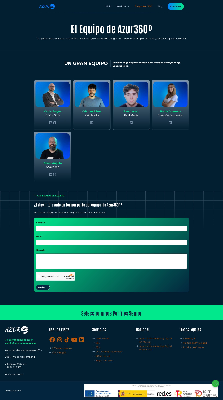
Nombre (41, 222)
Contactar (175, 6)
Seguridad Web (104, 360)
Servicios (121, 6)
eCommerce (103, 356)
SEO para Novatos (62, 348)
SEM (98, 347)
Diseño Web (102, 338)
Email (40, 236)
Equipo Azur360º (143, 6)
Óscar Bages (59, 352)
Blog (160, 6)
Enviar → (43, 287)
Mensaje (40, 250)
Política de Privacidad (195, 343)
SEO (98, 343)
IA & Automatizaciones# (109, 351)
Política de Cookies (193, 347)
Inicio (108, 6)
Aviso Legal (189, 338)
